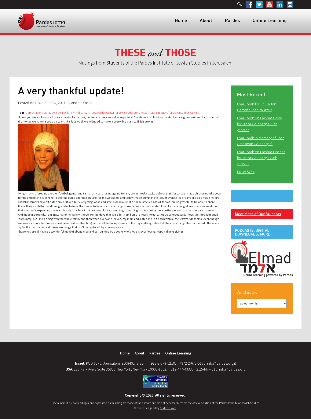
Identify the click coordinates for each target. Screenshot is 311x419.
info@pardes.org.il (221, 363)
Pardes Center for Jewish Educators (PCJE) (122, 112)
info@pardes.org (232, 369)
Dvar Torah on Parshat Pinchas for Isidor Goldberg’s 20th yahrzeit (261, 157)
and (155, 53)
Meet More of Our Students (258, 213)
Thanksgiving (191, 112)
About (206, 20)
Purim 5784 (246, 171)
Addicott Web (168, 408)
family (70, 112)
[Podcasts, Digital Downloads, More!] (262, 258)
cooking (61, 112)
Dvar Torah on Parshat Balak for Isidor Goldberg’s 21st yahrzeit (259, 124)
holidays (81, 112)
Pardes (232, 20)
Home (181, 20)
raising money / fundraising (166, 112)
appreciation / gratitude (40, 112)
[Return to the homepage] (41, 20)
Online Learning (270, 20)
